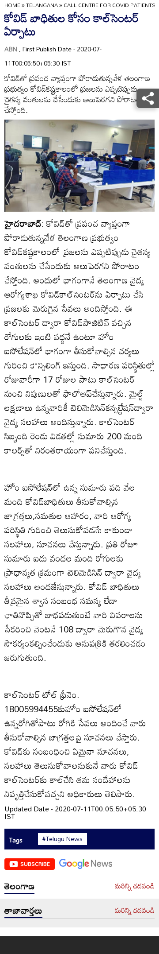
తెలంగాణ (19, 886)
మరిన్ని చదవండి (135, 886)
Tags (16, 840)
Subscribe (35, 863)
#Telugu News (62, 839)
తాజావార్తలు (23, 910)
